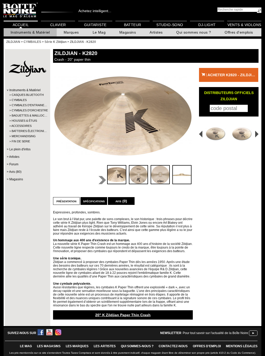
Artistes (156, 32)
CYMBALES (19, 100)
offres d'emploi (207, 346)
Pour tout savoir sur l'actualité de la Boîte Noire (215, 333)
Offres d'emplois (239, 32)
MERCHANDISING (24, 136)
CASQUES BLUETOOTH (27, 94)
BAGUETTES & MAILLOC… (27, 115)
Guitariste (95, 25)
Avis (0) (121, 201)
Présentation (66, 201)
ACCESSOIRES (21, 125)
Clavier (58, 25)
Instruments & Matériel (30, 32)
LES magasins (49, 346)
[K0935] (243, 134)
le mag (26, 346)
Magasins (127, 32)
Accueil (21, 25)
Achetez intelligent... (94, 11)
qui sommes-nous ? (137, 346)
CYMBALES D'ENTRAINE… (27, 105)
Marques (71, 32)
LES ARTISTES (105, 346)
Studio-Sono (169, 25)
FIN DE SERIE (21, 141)
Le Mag (99, 32)
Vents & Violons (244, 25)
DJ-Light (207, 25)
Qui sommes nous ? (193, 32)
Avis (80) (15, 172)
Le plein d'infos (20, 149)
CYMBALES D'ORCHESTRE (27, 110)
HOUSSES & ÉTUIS (24, 120)
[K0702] (214, 134)
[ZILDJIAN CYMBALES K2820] (123, 116)
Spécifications (94, 201)
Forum (13, 164)
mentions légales (241, 346)
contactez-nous (173, 346)
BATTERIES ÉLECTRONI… (27, 131)
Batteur (132, 25)
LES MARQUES (77, 346)
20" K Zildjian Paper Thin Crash (123, 315)
